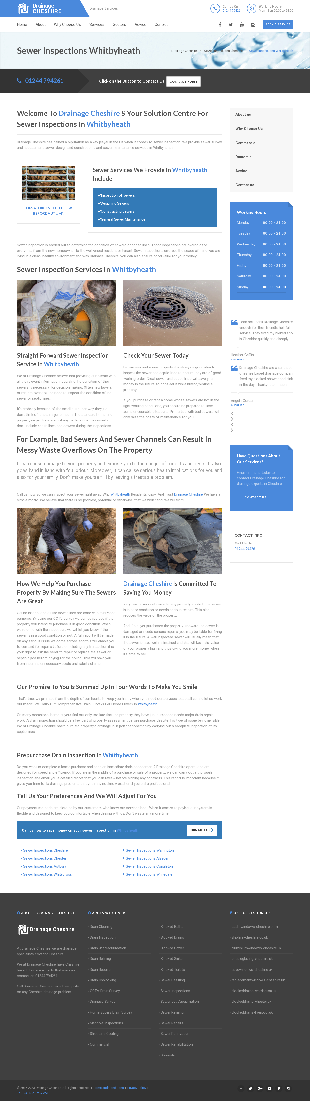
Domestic (243, 157)
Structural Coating (104, 1034)
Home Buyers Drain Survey (111, 1012)
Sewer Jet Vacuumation (180, 1001)
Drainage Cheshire (52, 929)
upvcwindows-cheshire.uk (252, 969)
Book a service (277, 24)
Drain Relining (100, 958)
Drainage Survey (102, 1001)
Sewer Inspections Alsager (147, 858)
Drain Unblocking (103, 980)
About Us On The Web (33, 1093)
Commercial (245, 143)
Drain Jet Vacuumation (108, 948)
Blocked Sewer (172, 948)
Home (22, 24)
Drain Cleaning (101, 927)
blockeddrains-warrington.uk (254, 991)
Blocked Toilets (173, 969)
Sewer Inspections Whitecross (47, 874)
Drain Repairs (100, 969)
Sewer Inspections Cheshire (45, 850)
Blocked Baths (172, 927)
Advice (140, 24)
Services (96, 24)
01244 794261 (232, 10)
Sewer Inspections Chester (44, 858)
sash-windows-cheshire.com (255, 927)
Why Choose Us (67, 24)
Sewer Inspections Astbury (44, 866)
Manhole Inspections (106, 1023)
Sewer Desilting (173, 980)
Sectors (119, 24)
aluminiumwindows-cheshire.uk (256, 948)
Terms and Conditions (108, 1088)
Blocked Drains (172, 937)
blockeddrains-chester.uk (251, 1001)
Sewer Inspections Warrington (150, 850)
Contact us (244, 185)
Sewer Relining (172, 1012)
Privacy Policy (136, 1088)
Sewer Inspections (175, 991)
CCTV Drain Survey (105, 991)
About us (243, 114)
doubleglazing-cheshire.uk (252, 958)
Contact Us (201, 830)
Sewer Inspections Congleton (149, 866)
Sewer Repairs (172, 1023)
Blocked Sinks (172, 958)
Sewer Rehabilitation (177, 1044)
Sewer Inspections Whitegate (149, 874)
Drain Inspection (103, 937)
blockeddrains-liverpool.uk (252, 1012)
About (41, 24)
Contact (161, 24)
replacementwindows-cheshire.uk (258, 980)
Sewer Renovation (175, 1034)
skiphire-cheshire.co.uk (250, 937)
